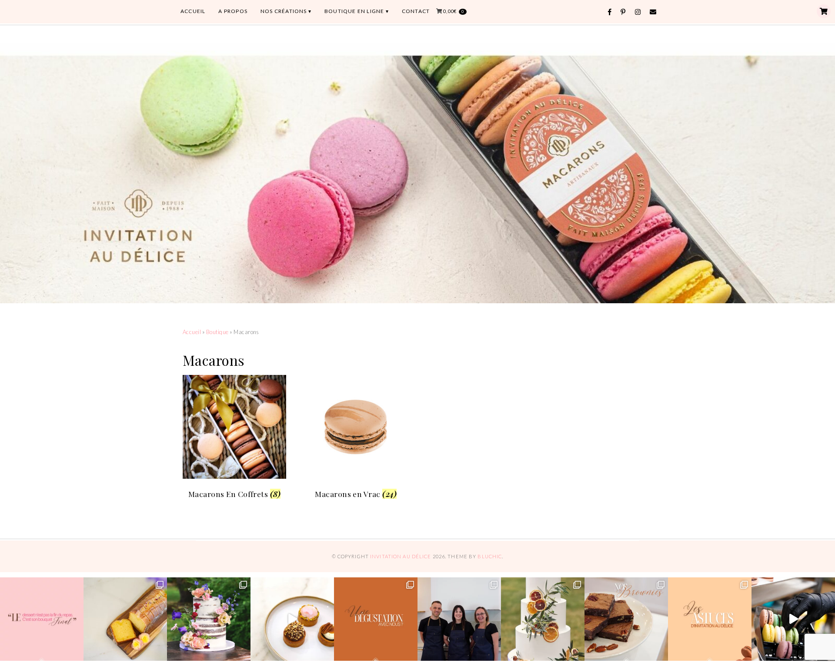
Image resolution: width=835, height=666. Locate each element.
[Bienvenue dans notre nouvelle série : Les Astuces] (710, 619)
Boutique (217, 331)
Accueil (192, 331)
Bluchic (490, 556)
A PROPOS (232, 11)
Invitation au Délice (400, 556)
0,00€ (453, 11)
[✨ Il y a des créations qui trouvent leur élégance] (542, 619)
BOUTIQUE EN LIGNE (354, 11)
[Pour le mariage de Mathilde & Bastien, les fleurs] (208, 619)
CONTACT (416, 11)
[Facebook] (610, 12)
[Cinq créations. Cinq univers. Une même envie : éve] (292, 619)
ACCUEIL (192, 11)
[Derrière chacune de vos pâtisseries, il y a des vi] (459, 619)
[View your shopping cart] (824, 11)
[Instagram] (638, 12)
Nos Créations (284, 11)
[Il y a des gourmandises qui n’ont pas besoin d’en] (125, 619)
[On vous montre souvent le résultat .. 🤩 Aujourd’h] (793, 619)
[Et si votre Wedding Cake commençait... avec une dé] (376, 619)
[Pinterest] (623, 12)
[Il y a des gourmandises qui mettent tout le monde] (626, 619)
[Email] (653, 12)
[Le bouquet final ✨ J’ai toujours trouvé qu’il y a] (42, 619)
